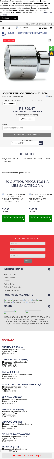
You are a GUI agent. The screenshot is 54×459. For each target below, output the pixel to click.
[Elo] (33, 300)
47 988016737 (10, 403)
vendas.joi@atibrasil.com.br (15, 399)
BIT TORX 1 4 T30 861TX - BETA (37, 200)
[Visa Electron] (18, 303)
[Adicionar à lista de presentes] (27, 455)
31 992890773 (10, 441)
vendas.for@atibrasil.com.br (15, 412)
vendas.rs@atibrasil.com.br (15, 362)
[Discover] (30, 303)
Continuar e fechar (9, 18)
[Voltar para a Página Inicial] (3, 33)
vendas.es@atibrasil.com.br (15, 449)
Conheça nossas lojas (38, 24)
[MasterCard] (16, 300)
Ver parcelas (28, 119)
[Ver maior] (49, 40)
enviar (27, 261)
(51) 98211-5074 (10, 366)
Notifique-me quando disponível (27, 135)
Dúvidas (7, 281)
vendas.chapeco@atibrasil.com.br (18, 424)
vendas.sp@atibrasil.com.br (15, 387)
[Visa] (7, 300)
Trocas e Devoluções (11, 290)
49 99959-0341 (10, 428)
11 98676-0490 (10, 391)
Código (5, 96)
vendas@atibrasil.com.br (14, 349)
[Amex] (39, 300)
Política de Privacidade (12, 287)
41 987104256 (10, 354)
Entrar (44, 28)
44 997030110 (9, 379)
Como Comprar (9, 278)
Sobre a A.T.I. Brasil (11, 274)
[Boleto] (8, 303)
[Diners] (27, 300)
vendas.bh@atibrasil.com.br (15, 437)
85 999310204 (10, 416)
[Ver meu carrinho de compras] (51, 28)
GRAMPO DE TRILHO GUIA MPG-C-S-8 (12, 200)
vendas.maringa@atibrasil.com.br (18, 374)
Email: (5, 125)
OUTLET (11, 33)
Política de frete (9, 284)
